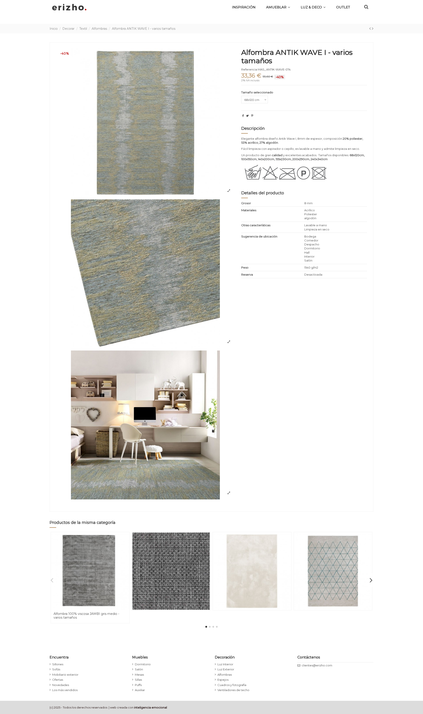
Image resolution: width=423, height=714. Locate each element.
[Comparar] (125, 546)
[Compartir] (243, 115)
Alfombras (224, 674)
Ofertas (57, 679)
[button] (313, 7)
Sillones (57, 664)
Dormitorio (143, 664)
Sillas (138, 679)
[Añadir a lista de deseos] (125, 539)
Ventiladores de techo (233, 690)
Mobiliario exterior (65, 674)
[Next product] (372, 28)
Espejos (222, 679)
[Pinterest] (252, 115)
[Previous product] (370, 28)
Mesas (139, 674)
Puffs (138, 685)
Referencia (249, 69)
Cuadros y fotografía (231, 685)
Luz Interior (225, 664)
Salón (139, 669)
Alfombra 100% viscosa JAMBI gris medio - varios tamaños (86, 615)
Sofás (56, 669)
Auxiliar (140, 690)
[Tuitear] (247, 115)
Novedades (60, 685)
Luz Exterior (225, 669)
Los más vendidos (65, 690)
